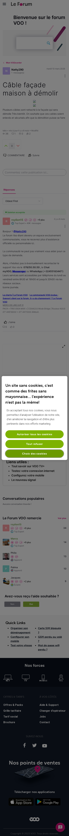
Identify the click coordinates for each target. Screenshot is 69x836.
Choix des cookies (34, 453)
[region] (34, 418)
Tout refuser (34, 444)
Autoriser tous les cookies (34, 434)
